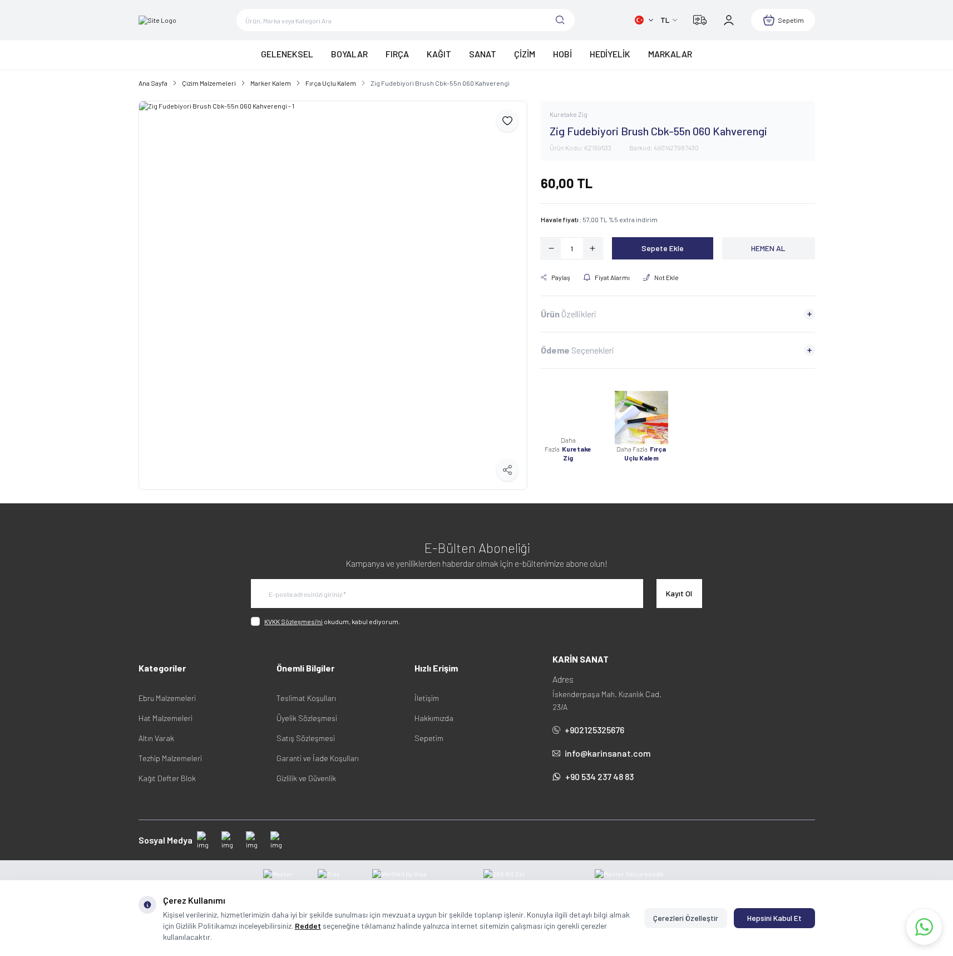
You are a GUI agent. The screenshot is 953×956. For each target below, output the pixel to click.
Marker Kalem (270, 83)
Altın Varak (156, 738)
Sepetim (428, 738)
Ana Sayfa (153, 83)
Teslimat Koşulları (306, 698)
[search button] (560, 20)
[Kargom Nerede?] (700, 20)
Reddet (308, 925)
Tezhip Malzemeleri (170, 758)
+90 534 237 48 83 (599, 776)
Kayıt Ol (679, 593)
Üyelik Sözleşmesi (306, 718)
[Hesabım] (728, 20)
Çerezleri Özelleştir (685, 918)
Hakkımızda (433, 718)
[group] (333, 295)
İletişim (426, 698)
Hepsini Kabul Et (774, 918)
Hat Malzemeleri (165, 718)
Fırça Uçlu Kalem (330, 83)
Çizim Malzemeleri (209, 83)
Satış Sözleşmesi (305, 738)
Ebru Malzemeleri (167, 698)
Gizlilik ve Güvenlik (306, 778)
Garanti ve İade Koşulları (317, 758)
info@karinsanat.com (608, 753)
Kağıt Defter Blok (167, 778)
